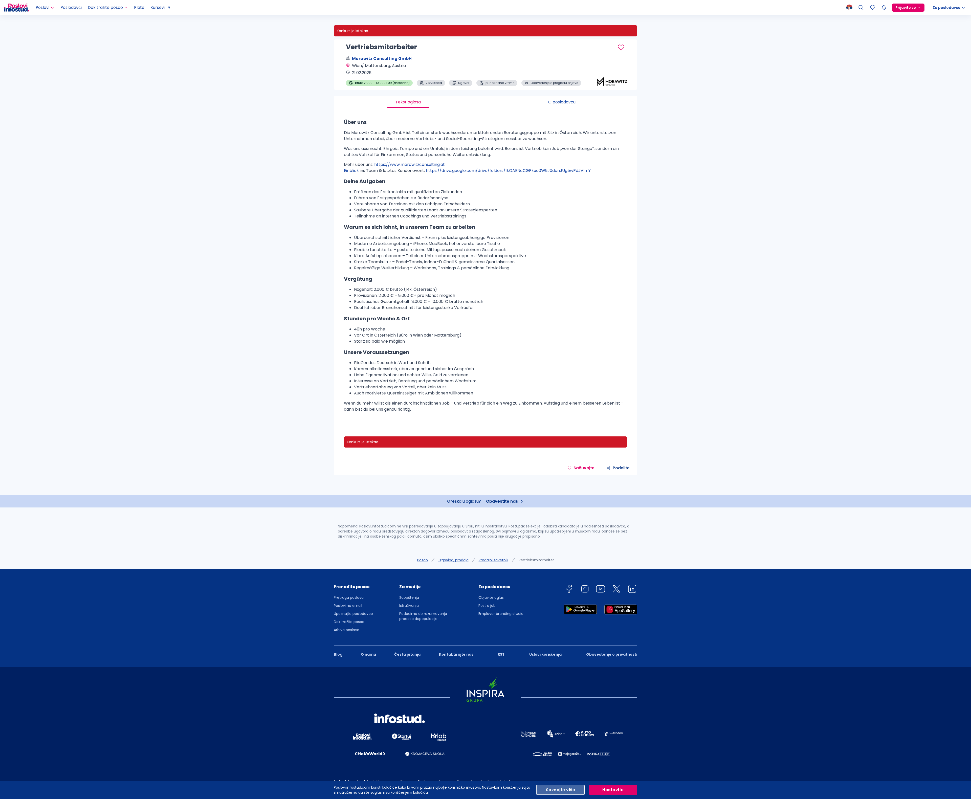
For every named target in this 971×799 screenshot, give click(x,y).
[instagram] (585, 590)
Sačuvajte (583, 468)
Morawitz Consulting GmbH (382, 58)
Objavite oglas (491, 597)
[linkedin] (632, 590)
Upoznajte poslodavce (353, 613)
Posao (422, 560)
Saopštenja (409, 597)
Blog (338, 654)
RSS (501, 654)
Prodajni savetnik (493, 560)
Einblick (351, 170)
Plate (139, 7)
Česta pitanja (407, 654)
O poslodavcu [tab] (562, 102)
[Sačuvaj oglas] (621, 47)
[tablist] (485, 102)
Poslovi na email (348, 605)
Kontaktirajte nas (456, 654)
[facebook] (569, 590)
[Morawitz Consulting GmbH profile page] (612, 73)
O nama (368, 654)
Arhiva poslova (346, 629)
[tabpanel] (485, 267)
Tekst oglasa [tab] (408, 102)
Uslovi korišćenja (545, 654)
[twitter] (616, 590)
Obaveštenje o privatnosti (611, 654)
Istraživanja (409, 605)
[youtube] (600, 590)
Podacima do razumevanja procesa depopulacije (423, 616)
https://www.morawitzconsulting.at (409, 164)
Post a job (487, 605)
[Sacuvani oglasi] (872, 7)
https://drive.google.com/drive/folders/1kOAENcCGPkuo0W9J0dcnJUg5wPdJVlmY (508, 170)
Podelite (621, 468)
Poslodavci (71, 7)
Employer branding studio (500, 613)
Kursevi (157, 7)
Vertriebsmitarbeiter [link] (536, 560)
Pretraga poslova (349, 597)
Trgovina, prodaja (453, 560)
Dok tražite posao (349, 621)
